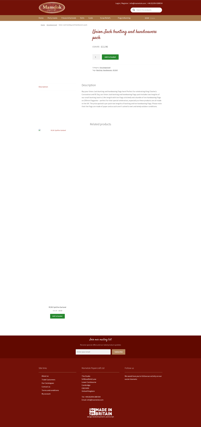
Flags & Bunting (124, 18)
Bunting (99, 70)
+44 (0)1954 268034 (154, 3)
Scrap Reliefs (105, 18)
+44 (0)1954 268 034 (92, 397)
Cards (90, 18)
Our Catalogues (48, 383)
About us (45, 376)
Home (41, 18)
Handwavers (107, 70)
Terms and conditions (50, 390)
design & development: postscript (100, 416)
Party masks (52, 18)
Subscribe (119, 352)
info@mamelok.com (138, 3)
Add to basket (110, 57)
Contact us (46, 386)
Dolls (82, 18)
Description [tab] (43, 87)
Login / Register (122, 3)
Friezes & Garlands (68, 18)
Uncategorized (52, 25)
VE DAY (115, 70)
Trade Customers (48, 379)
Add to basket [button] (57, 316)
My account (46, 394)
